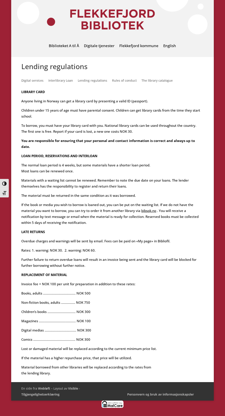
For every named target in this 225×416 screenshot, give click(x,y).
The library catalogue (157, 81)
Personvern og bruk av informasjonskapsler (160, 394)
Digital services (32, 81)
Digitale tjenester (99, 46)
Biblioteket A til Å (64, 46)
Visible (73, 388)
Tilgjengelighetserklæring (40, 394)
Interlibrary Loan (60, 81)
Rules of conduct (124, 81)
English (169, 46)
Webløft (44, 388)
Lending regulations (92, 81)
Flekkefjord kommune (138, 46)
